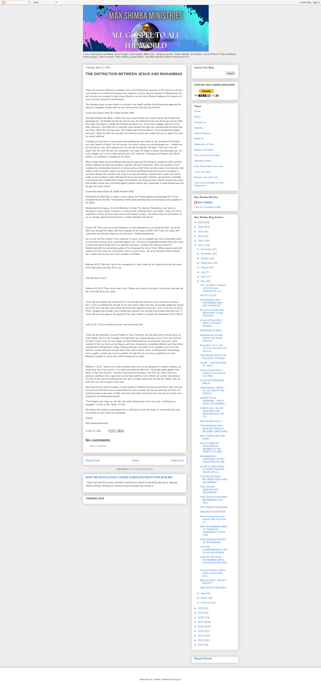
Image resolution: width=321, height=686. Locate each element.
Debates (198, 127)
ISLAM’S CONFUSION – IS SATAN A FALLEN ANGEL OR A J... (213, 469)
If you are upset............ (206, 171)
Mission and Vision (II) (206, 177)
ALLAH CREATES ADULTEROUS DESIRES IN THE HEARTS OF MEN (211, 447)
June (204, 276)
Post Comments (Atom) (141, 469)
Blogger (177, 679)
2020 (201, 608)
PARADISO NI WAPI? (211, 330)
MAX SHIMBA (205, 202)
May (203, 281)
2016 (201, 626)
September (207, 263)
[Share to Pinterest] (122, 431)
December (206, 249)
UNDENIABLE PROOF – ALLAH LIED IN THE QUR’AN (213, 390)
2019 (201, 612)
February (206, 602)
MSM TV (198, 138)
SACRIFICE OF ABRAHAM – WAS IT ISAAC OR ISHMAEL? (213, 401)
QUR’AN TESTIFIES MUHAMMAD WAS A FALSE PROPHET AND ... (213, 561)
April (203, 593)
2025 (201, 227)
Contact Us (200, 122)
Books (197, 116)
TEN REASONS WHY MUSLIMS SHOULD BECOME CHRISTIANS (213, 428)
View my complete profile (207, 207)
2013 (201, 640)
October (205, 258)
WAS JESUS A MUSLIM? (213, 587)
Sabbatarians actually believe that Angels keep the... (211, 338)
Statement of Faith (204, 144)
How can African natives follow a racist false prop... (212, 573)
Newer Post (92, 460)
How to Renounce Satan (207, 155)
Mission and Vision (204, 149)
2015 (201, 631)
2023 (201, 236)
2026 (201, 222)
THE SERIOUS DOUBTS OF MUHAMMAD (213, 541)
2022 (201, 240)
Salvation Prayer (203, 160)
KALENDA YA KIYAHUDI (212, 511)
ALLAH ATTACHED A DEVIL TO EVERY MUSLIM (211, 323)
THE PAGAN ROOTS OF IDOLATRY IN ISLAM (213, 357)
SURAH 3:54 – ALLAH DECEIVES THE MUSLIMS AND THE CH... (212, 412)
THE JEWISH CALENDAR (213, 507)
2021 (201, 245)
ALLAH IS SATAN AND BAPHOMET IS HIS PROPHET (212, 313)
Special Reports (202, 133)
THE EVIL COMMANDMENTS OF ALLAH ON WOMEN (213, 549)
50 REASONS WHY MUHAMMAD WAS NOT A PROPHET (211, 302)
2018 (201, 617)
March (204, 597)
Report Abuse (203, 658)
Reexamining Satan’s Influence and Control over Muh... (212, 373)
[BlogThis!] (113, 431)
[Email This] (110, 431)
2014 (201, 635)
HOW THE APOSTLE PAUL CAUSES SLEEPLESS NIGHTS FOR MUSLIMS (129, 477)
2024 (201, 231)
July (203, 272)
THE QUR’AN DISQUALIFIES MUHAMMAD (209, 489)
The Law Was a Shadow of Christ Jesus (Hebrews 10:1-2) (213, 288)
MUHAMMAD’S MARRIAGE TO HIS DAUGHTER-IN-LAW (212, 459)
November (206, 253)
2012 (201, 644)
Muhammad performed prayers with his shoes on (213, 519)
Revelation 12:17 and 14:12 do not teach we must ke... (213, 348)
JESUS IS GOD (208, 295)
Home (135, 460)
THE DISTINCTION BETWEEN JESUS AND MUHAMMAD (213, 479)
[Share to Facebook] (119, 431)
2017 (201, 622)
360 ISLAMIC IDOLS (211, 421)
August (205, 267)
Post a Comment (98, 446)
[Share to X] (116, 431)
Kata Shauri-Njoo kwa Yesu (208, 166)
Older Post (177, 460)
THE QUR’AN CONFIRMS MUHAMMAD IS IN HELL (214, 500)
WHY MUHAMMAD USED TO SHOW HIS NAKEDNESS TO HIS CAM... (213, 530)
